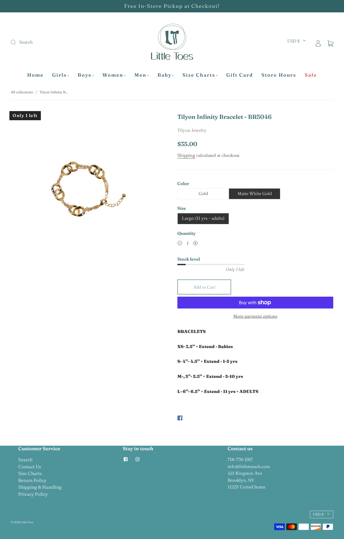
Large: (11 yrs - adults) (203, 218)
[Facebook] (180, 418)
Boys (84, 75)
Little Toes (27, 522)
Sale (311, 75)
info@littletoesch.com (249, 466)
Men (140, 75)
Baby (164, 75)
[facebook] (125, 459)
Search (25, 459)
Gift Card (239, 75)
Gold (203, 193)
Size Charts (198, 75)
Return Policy (32, 480)
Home (35, 75)
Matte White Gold (255, 193)
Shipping (186, 155)
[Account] (318, 43)
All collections (22, 92)
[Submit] (49, 42)
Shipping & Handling (40, 487)
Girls (59, 75)
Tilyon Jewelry (192, 130)
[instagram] (137, 459)
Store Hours (278, 75)
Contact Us (29, 466)
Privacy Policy (33, 494)
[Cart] (330, 43)
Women (112, 75)
